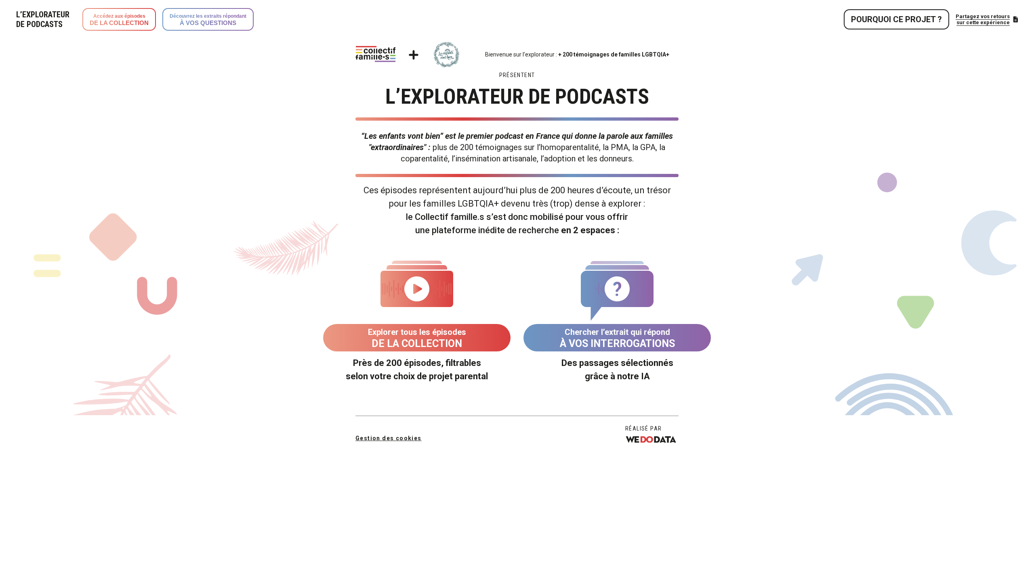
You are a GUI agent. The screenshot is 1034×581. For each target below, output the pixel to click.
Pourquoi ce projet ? (896, 19)
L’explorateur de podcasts (42, 19)
